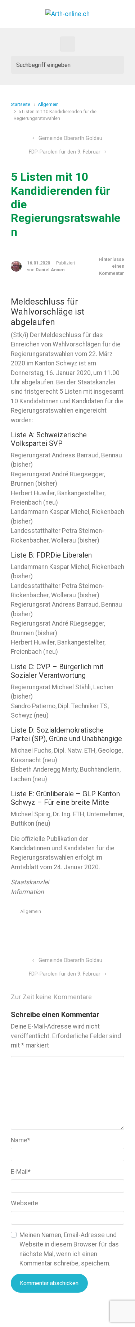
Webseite (24, 1203)
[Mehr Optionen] (120, 928)
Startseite (20, 104)
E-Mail (21, 1171)
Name (20, 1140)
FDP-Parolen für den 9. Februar (64, 152)
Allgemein (48, 104)
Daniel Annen (50, 269)
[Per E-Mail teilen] (111, 928)
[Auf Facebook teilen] (90, 928)
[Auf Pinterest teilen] (100, 928)
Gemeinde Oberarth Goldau (70, 138)
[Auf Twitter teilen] (79, 928)
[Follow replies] (107, 997)
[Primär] (67, 44)
